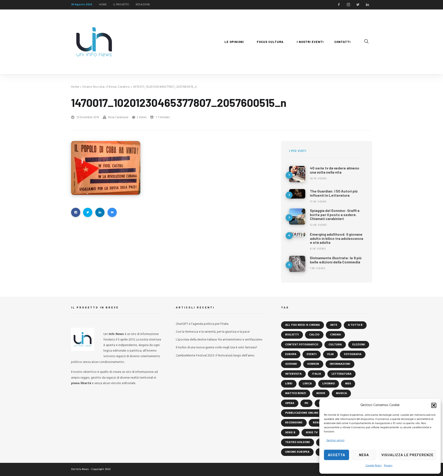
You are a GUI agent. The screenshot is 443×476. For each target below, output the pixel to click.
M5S (348, 383)
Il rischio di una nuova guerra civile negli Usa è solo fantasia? (216, 347)
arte (333, 325)
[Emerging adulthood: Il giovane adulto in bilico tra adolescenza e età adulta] (297, 234)
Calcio (314, 334)
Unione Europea (297, 452)
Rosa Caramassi (118, 117)
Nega (364, 455)
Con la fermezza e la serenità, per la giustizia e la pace (213, 331)
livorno (328, 383)
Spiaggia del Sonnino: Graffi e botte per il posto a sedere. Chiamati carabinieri (335, 214)
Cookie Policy (373, 465)
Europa (290, 354)
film (330, 354)
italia (316, 374)
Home (75, 86)
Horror (313, 364)
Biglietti (292, 334)
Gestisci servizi (335, 440)
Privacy (388, 465)
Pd (306, 403)
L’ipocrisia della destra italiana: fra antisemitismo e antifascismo (219, 339)
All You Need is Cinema (302, 325)
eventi (312, 354)
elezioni (358, 344)
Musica (341, 393)
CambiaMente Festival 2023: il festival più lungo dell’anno (215, 355)
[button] (433, 405)
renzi (317, 422)
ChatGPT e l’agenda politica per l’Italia (202, 324)
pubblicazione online (301, 413)
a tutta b (355, 325)
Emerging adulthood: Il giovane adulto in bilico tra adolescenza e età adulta (336, 238)
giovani (291, 364)
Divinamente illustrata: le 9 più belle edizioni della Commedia (336, 260)
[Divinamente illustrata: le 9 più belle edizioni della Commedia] (297, 264)
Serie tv (312, 432)
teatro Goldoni (297, 442)
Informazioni (340, 364)
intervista (293, 374)
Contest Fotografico (301, 344)
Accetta (336, 455)
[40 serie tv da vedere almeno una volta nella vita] (297, 174)
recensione (293, 422)
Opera (289, 403)
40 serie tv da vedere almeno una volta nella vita (334, 170)
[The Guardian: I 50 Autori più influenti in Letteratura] (297, 194)
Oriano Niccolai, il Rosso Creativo (106, 86)
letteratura (341, 374)
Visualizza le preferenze (407, 455)
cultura (335, 344)
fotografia (352, 354)
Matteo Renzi (295, 393)
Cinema (335, 334)
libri (288, 383)
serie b (290, 432)
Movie (320, 393)
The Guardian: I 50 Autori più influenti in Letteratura (334, 193)
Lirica (307, 383)
